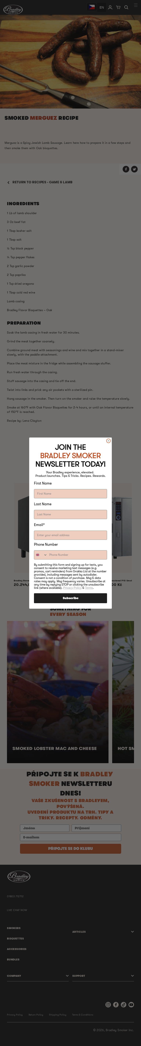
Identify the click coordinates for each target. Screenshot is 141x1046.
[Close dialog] (108, 441)
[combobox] (40, 554)
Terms (89, 587)
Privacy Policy (72, 587)
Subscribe (70, 598)
